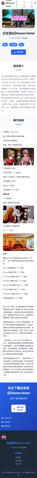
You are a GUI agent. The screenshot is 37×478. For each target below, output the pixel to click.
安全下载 (20, 52)
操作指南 (18, 461)
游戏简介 (18, 457)
